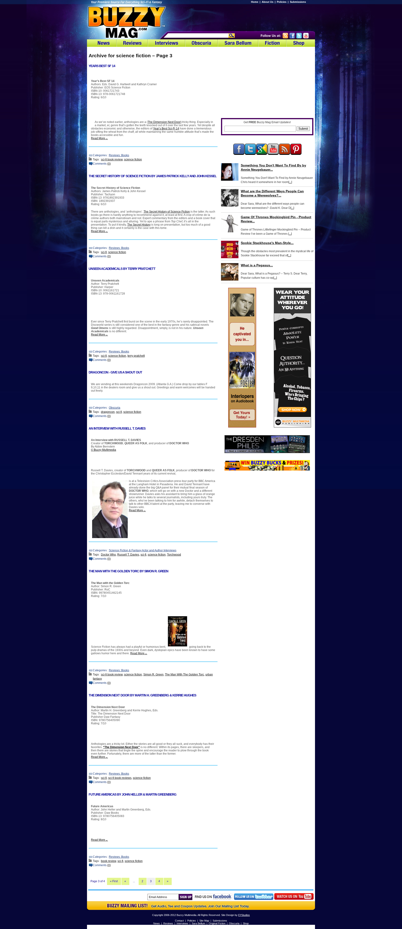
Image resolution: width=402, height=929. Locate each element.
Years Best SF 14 (102, 66)
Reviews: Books (119, 155)
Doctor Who (108, 554)
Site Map (204, 920)
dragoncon (108, 412)
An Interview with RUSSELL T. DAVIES (117, 428)
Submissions (298, 1)
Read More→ (99, 138)
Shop (246, 923)
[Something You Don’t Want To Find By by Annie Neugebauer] (229, 172)
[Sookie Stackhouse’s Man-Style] (229, 249)
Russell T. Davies (128, 554)
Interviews (182, 923)
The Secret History (139, 224)
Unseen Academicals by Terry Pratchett (122, 269)
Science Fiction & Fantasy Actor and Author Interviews (142, 550)
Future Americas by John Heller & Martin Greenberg (132, 794)
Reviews (168, 923)
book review (108, 861)
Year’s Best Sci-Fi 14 (166, 128)
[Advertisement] (254, 17)
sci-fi (104, 252)
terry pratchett (136, 355)
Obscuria (114, 407)
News (156, 923)
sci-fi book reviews (119, 778)
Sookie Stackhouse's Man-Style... (267, 243)
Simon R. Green (153, 674)
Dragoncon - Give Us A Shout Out (115, 372)
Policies (281, 1)
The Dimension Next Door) (164, 122)
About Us (267, 1)
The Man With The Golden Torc (184, 674)
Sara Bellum (198, 923)
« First (114, 881)
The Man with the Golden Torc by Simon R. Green (128, 571)
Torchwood (174, 554)
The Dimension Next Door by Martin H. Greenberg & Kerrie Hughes (142, 695)
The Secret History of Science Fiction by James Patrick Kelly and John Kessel (153, 176)
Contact (179, 920)
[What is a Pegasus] (229, 272)
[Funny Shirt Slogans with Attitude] (292, 426)
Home (254, 1)
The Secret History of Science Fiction (167, 211)
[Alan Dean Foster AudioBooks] (242, 426)
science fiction (133, 159)
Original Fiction (217, 923)
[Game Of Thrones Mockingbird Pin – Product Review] (229, 223)
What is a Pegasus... (257, 265)
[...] (290, 182)
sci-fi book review (112, 159)
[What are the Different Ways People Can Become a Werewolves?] (229, 198)
